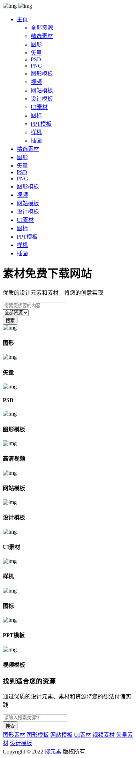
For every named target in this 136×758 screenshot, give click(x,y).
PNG (36, 66)
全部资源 (42, 28)
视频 (36, 82)
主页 (22, 19)
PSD (36, 59)
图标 (36, 115)
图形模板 (42, 74)
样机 (36, 132)
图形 (36, 44)
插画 (36, 141)
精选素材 (42, 36)
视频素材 (103, 735)
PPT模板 (41, 124)
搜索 (10, 320)
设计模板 (42, 99)
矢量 (36, 53)
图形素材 (14, 735)
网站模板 (42, 90)
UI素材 (39, 107)
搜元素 (53, 752)
